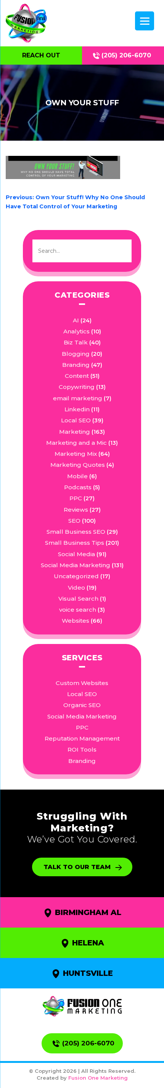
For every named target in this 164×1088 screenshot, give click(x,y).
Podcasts (78, 487)
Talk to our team (77, 867)
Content (77, 375)
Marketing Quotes (77, 464)
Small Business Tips (74, 542)
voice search (77, 609)
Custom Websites (82, 683)
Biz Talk (76, 342)
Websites (75, 620)
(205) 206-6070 (126, 55)
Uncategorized (76, 576)
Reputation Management (82, 738)
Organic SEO (82, 705)
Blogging (76, 353)
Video (76, 587)
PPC (75, 498)
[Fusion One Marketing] (82, 1006)
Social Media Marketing (75, 565)
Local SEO (76, 420)
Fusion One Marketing (98, 1078)
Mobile (77, 476)
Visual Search (78, 598)
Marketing (74, 431)
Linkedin (77, 409)
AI (76, 320)
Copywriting (77, 386)
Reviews (76, 509)
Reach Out (41, 55)
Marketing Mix (76, 453)
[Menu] (144, 20)
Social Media (76, 554)
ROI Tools (82, 749)
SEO (74, 520)
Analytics (76, 331)
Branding (76, 364)
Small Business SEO (76, 531)
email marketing (77, 398)
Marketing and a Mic (76, 442)
